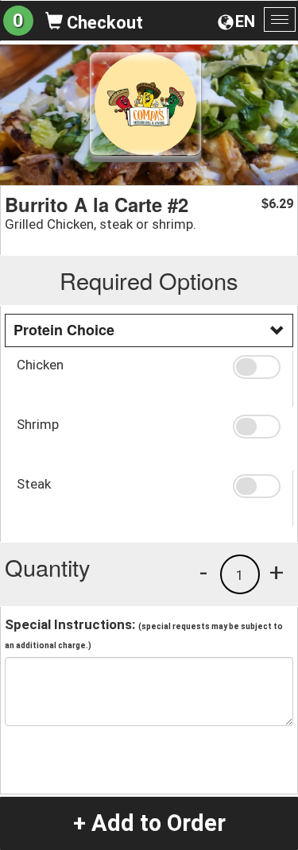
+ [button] (276, 572)
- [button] (203, 572)
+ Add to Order (149, 822)
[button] (257, 367)
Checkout (103, 23)
